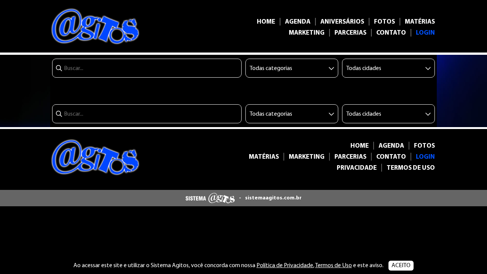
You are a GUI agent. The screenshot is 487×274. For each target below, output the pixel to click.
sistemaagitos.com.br (273, 198)
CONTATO (391, 33)
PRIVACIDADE (357, 168)
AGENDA (297, 22)
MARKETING (307, 33)
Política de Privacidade (284, 266)
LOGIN (425, 33)
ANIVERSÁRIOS (342, 22)
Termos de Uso (333, 266)
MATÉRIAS (420, 22)
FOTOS (384, 22)
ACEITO (401, 266)
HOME (266, 22)
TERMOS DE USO (411, 168)
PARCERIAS (350, 33)
